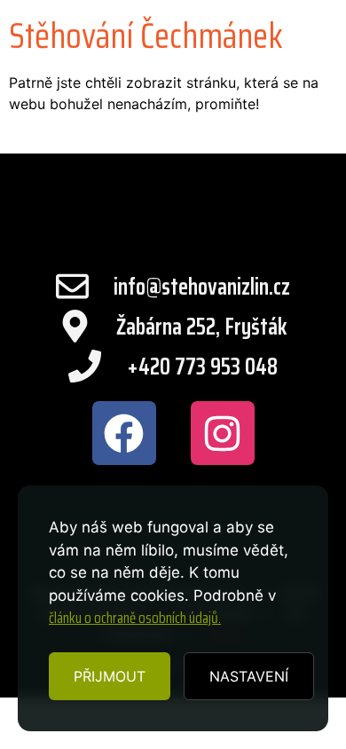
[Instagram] (223, 433)
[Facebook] (124, 433)
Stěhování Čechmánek (146, 36)
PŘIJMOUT (109, 676)
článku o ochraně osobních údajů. (135, 617)
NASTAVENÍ (248, 676)
